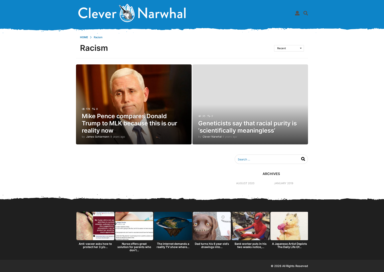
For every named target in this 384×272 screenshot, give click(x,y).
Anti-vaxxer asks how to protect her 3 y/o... (95, 245)
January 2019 (283, 183)
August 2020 (245, 183)
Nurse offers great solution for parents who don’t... (134, 247)
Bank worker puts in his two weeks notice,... (251, 245)
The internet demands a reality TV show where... (173, 245)
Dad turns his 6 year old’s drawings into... (212, 245)
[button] (297, 13)
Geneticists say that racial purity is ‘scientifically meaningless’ (247, 127)
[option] (95, 231)
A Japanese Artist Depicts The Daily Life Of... (289, 245)
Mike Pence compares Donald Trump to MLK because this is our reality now (129, 123)
